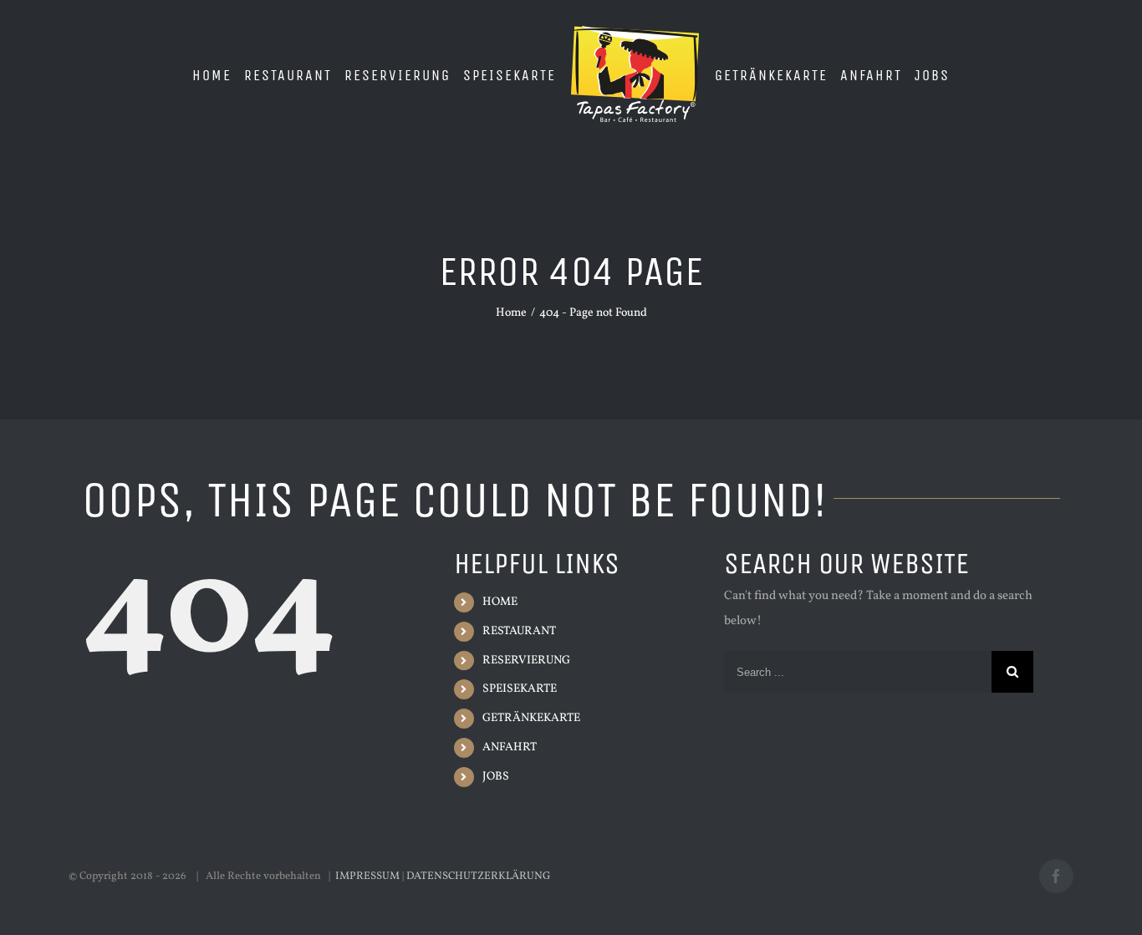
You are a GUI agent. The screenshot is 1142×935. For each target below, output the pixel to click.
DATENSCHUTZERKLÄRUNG (478, 876)
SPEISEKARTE (519, 689)
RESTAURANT (519, 631)
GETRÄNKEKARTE (531, 718)
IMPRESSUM (367, 876)
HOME (499, 602)
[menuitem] (172, 74)
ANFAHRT (509, 747)
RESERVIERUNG (526, 660)
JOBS (495, 777)
